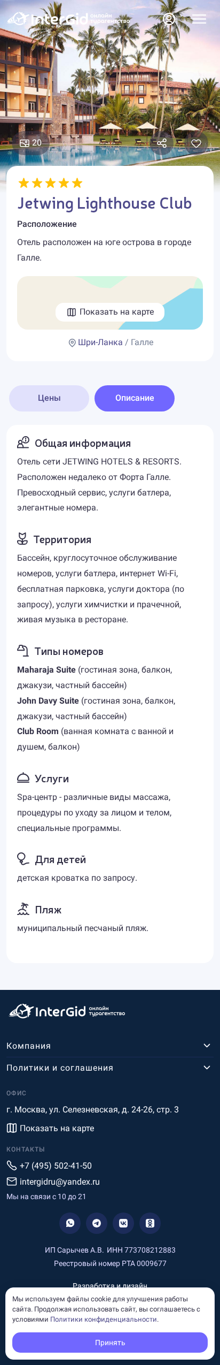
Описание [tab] (134, 398)
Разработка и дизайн (110, 1286)
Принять (110, 1342)
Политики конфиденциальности (103, 1319)
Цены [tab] (49, 398)
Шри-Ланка (100, 342)
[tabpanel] (110, 694)
